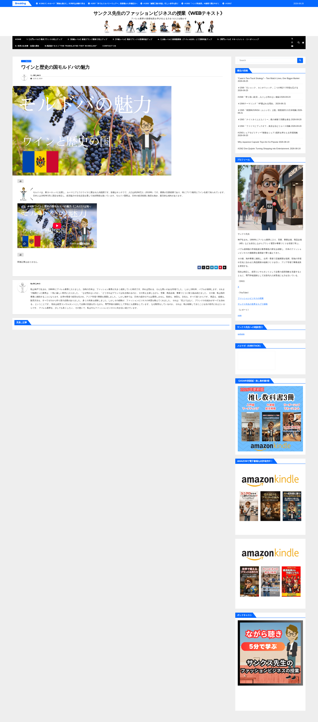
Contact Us (109, 46)
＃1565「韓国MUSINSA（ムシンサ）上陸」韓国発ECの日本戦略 (267, 110)
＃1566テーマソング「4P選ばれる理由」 (256, 104)
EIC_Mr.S (36, 75)
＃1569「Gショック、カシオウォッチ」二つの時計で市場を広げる (268, 88)
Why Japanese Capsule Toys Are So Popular (258, 142)
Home (18, 39)
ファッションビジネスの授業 (251, 298)
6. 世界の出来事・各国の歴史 (27, 46)
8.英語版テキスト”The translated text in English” (71, 46)
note (240, 315)
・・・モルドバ (26, 61)
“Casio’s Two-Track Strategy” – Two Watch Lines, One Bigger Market (268, 78)
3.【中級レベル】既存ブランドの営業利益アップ (132, 39)
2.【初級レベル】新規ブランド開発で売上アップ (87, 39)
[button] (299, 43)
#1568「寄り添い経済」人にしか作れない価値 (259, 97)
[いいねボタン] (20, 181)
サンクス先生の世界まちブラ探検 (253, 304)
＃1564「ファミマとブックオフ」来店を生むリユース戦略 (264, 126)
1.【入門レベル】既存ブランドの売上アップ (44, 39)
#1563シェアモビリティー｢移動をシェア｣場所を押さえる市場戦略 (268, 133)
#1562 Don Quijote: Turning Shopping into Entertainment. (264, 149)
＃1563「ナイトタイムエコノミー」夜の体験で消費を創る (264, 119)
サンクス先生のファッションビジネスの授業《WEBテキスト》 (159, 13)
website (241, 334)
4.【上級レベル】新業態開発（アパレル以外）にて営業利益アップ (185, 39)
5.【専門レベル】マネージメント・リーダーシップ (238, 39)
